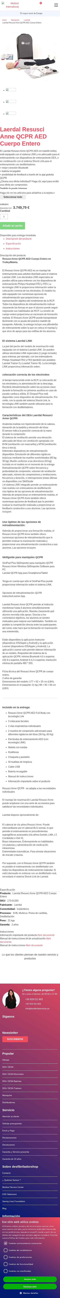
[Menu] (56, 5)
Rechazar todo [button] (29, 1286)
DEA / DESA (7, 1067)
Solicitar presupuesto (12, 1123)
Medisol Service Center (13, 1187)
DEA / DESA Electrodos (13, 1074)
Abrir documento (45, 935)
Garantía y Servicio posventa (15, 1152)
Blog (4, 1208)
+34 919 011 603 (34, 999)
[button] (30, 1293)
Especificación (13, 243)
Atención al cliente (10, 1116)
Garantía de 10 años (11, 1159)
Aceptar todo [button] (30, 1279)
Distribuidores (8, 1102)
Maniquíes (7, 1095)
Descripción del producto (19, 239)
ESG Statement (9, 1194)
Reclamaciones (9, 1138)
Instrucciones (13, 248)
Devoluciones (8, 1145)
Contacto (6, 1173)
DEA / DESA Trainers (11, 1088)
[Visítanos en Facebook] (5, 1023)
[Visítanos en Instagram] (22, 1023)
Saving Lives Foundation (13, 1201)
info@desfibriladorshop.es (37, 1008)
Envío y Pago (8, 1130)
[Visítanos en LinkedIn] (14, 1023)
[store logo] (10, 5)
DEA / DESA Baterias (11, 1081)
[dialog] (30, 1257)
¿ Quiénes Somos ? (11, 1180)
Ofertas (5, 1060)
